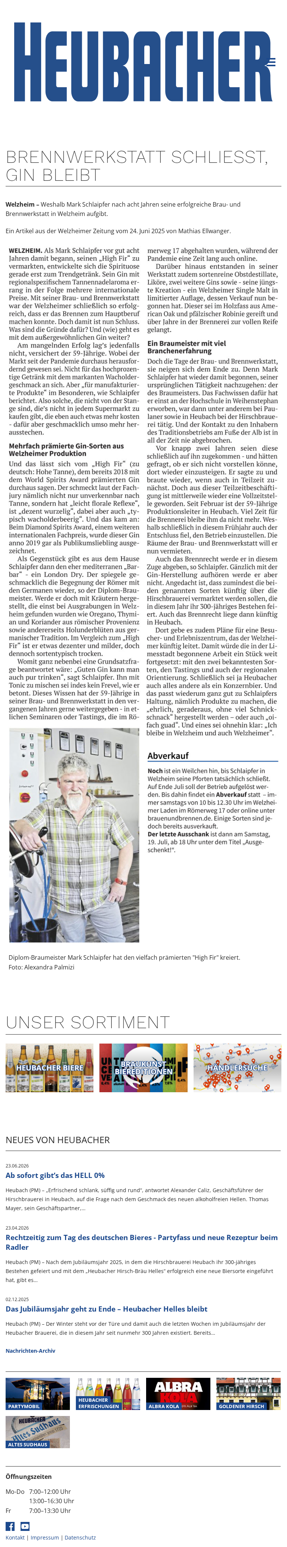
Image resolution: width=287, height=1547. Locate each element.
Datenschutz (80, 1537)
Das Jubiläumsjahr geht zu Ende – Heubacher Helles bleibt (106, 1309)
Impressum (45, 1537)
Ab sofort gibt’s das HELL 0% (55, 1175)
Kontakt (15, 1537)
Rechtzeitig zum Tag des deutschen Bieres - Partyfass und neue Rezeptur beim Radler (142, 1242)
